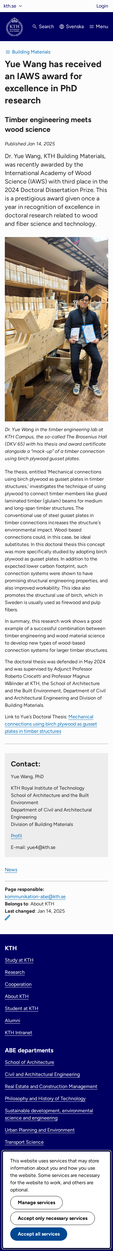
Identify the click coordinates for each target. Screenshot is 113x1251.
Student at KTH (21, 1008)
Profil (16, 836)
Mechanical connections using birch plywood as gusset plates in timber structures (51, 724)
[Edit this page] (7, 917)
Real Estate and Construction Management (51, 1086)
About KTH (17, 996)
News (11, 869)
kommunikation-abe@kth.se (35, 896)
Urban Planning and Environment (40, 1130)
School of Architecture (29, 1062)
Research (15, 972)
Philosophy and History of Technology (45, 1098)
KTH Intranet (18, 1032)
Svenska (75, 26)
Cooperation (18, 984)
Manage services (36, 1202)
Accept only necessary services (52, 1218)
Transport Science (24, 1142)
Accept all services (39, 1234)
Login (102, 6)
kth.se (10, 6)
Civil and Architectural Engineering (42, 1074)
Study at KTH (19, 960)
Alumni (12, 1020)
